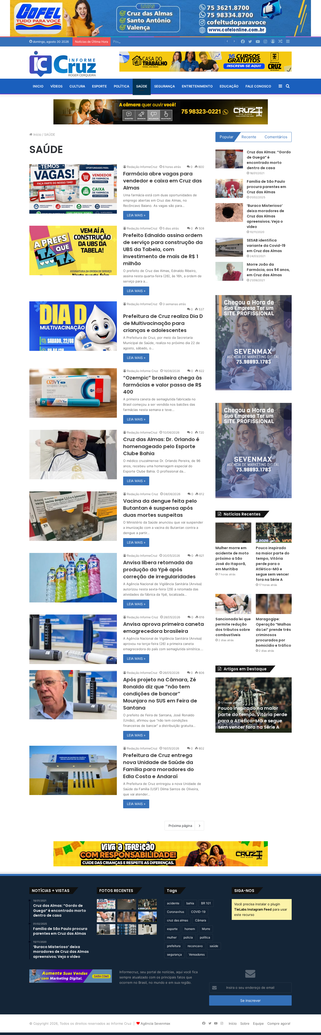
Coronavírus (175, 912)
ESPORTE (99, 86)
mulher (172, 937)
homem (190, 929)
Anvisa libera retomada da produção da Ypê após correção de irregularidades (159, 569)
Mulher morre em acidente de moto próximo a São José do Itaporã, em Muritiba (232, 558)
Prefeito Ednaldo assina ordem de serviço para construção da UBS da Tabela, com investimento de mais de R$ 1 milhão (163, 249)
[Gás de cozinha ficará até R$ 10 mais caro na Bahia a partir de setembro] (126, 929)
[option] (253, 705)
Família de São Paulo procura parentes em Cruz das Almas (266, 187)
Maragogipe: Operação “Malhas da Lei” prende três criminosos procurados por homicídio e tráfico (273, 632)
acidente (173, 903)
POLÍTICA (121, 86)
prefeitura (174, 946)
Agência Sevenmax (155, 1023)
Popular (226, 136)
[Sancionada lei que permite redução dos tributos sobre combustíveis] (233, 604)
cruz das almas (177, 920)
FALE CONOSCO (258, 86)
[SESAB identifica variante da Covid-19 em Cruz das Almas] (229, 247)
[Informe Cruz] (62, 63)
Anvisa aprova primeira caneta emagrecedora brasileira (163, 628)
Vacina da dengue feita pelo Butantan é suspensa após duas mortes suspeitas (160, 508)
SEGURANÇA (164, 86)
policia (188, 937)
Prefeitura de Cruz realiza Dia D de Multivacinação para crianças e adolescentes (163, 323)
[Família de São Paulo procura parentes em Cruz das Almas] (229, 188)
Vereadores (197, 954)
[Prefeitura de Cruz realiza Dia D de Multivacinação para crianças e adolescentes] (73, 326)
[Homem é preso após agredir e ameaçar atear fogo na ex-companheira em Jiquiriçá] (106, 929)
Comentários (276, 136)
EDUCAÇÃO (229, 86)
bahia (190, 903)
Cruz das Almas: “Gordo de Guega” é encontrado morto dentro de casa (269, 160)
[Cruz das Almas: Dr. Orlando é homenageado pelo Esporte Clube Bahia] (73, 454)
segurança (174, 954)
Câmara (200, 920)
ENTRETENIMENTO (197, 86)
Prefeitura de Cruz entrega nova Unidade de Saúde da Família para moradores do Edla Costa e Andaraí (158, 766)
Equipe (258, 1023)
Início (36, 134)
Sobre (245, 1023)
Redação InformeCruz (142, 167)
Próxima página (180, 826)
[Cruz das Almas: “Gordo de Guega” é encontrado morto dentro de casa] (229, 159)
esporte (172, 929)
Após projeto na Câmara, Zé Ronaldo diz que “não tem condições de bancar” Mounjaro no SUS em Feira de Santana (160, 693)
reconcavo (195, 946)
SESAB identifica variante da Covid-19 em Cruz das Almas (266, 245)
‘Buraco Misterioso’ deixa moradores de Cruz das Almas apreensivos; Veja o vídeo (265, 216)
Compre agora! (278, 1023)
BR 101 (206, 903)
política (205, 937)
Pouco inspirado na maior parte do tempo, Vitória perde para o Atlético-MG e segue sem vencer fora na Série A (200, 41)
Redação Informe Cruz (142, 371)
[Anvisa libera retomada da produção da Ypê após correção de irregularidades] (73, 577)
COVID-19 (198, 912)
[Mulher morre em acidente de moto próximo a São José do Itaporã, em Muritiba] (233, 533)
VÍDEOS (56, 86)
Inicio (38, 86)
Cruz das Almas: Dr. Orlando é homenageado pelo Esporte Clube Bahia (161, 446)
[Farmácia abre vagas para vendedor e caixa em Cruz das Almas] (73, 189)
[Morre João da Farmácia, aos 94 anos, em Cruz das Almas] (229, 271)
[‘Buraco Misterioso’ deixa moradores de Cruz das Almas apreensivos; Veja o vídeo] (229, 212)
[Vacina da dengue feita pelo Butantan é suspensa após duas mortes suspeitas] (73, 516)
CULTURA (77, 86)
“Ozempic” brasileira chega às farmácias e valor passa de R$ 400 (162, 384)
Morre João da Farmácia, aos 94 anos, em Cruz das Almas (268, 269)
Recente (249, 136)
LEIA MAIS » (136, 215)
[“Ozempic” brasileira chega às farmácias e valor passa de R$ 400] (73, 393)
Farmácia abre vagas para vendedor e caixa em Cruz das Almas (162, 180)
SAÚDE (141, 86)
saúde (214, 946)
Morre (206, 929)
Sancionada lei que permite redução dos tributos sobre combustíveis (233, 627)
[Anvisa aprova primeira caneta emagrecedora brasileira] (73, 639)
